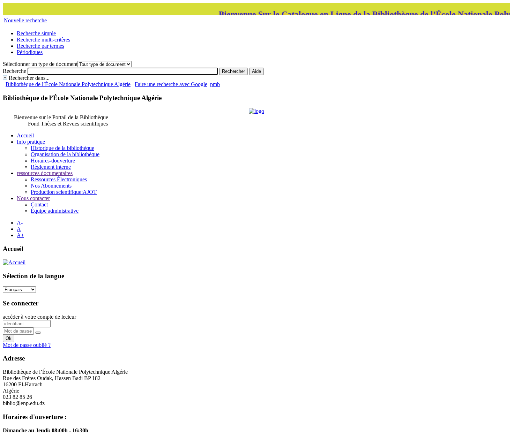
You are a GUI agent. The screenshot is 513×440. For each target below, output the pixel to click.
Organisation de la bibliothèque (65, 154)
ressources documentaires (45, 173)
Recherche (14, 71)
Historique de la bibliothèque (62, 148)
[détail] (5, 77)
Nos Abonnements (51, 186)
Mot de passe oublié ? (27, 345)
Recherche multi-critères (43, 40)
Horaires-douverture (53, 161)
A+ (20, 235)
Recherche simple (36, 33)
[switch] (38, 333)
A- (20, 223)
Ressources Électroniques (59, 179)
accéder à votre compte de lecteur (39, 317)
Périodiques (30, 52)
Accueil (25, 135)
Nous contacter (33, 198)
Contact (39, 204)
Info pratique (31, 142)
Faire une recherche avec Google (171, 84)
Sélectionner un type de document (40, 64)
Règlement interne (51, 167)
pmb (215, 84)
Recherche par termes (40, 46)
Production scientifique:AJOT (64, 192)
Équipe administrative (55, 211)
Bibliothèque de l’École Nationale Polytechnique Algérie (68, 84)
